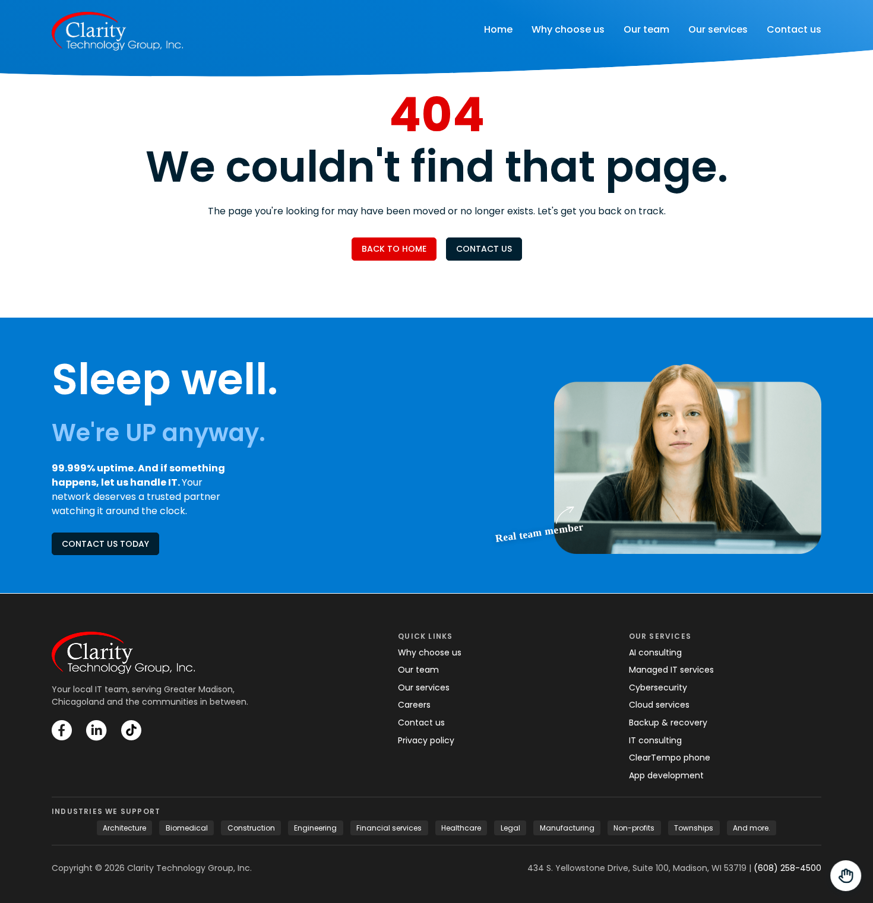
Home (498, 29)
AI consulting (655, 652)
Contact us (794, 29)
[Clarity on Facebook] (62, 730)
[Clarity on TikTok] (131, 730)
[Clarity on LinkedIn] (96, 730)
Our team (646, 29)
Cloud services (659, 705)
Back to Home (394, 249)
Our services (718, 29)
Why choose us (568, 29)
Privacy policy (426, 740)
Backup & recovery (668, 722)
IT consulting (655, 740)
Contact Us (484, 249)
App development (666, 775)
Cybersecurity (658, 687)
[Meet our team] (687, 456)
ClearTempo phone (669, 757)
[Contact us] (845, 875)
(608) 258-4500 (787, 868)
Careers (414, 705)
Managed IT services (671, 670)
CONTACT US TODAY (105, 544)
